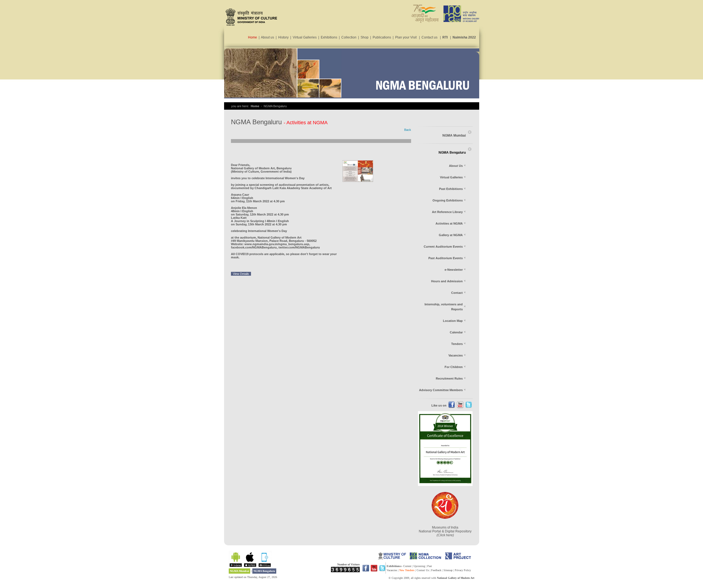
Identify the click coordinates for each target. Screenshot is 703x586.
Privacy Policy (463, 570)
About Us (456, 165)
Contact (457, 292)
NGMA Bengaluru (264, 571)
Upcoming (420, 566)
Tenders (457, 343)
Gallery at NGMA (451, 235)
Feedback (436, 570)
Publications (382, 37)
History (283, 37)
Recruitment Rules (449, 378)
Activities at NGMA (449, 223)
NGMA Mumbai (239, 571)
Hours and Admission (447, 281)
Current (407, 566)
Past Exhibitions (451, 188)
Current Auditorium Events (443, 246)
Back (407, 129)
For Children (454, 367)
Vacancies (455, 355)
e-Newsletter (454, 269)
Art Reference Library (447, 212)
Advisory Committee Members (441, 390)
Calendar (456, 332)
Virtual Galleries (305, 37)
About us (267, 37)
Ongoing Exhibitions (448, 200)
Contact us (429, 37)
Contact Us (423, 570)
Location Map (453, 320)
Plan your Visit (406, 37)
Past (429, 566)
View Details (241, 273)
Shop (365, 37)
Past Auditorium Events (445, 258)
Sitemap (448, 570)
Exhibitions (329, 37)
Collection (348, 37)
